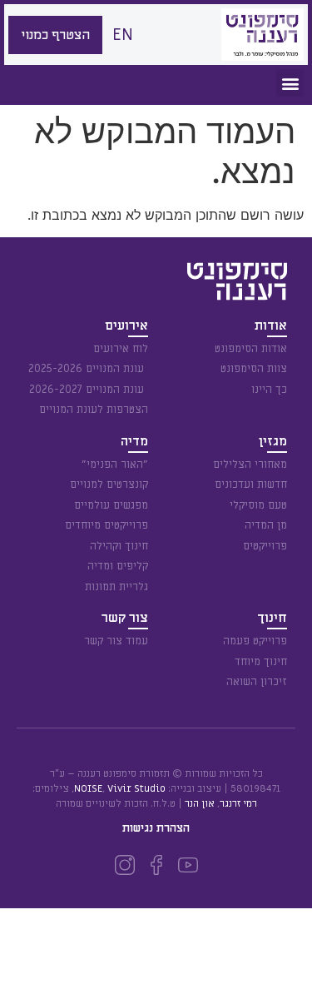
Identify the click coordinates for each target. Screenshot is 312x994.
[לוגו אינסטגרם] (125, 865)
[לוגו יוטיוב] (188, 865)
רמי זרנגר (238, 803)
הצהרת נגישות (156, 828)
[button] (290, 83)
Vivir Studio (136, 788)
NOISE (88, 788)
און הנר (200, 803)
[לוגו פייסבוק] (156, 865)
